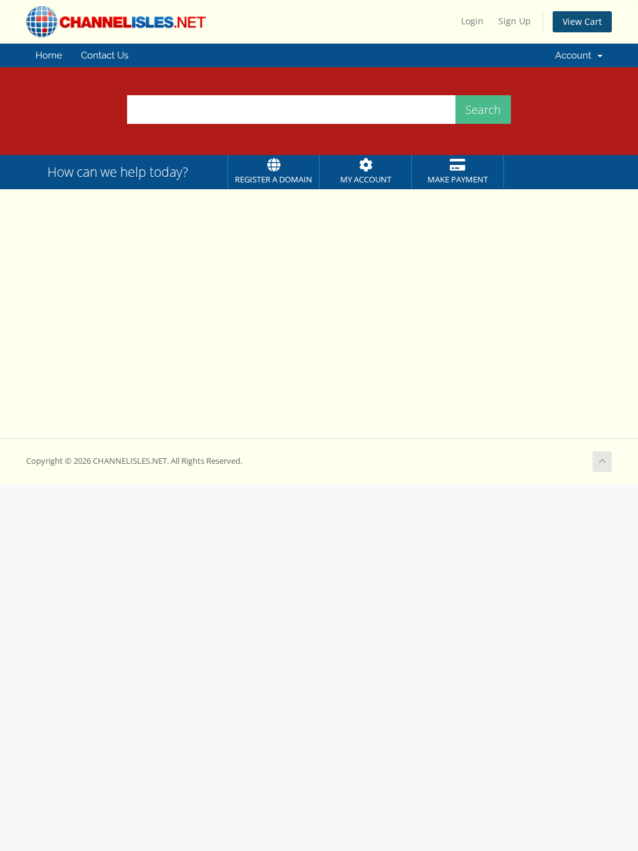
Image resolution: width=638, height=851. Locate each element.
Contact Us (104, 55)
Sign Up (514, 21)
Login (472, 21)
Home (49, 55)
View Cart (582, 21)
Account (575, 55)
